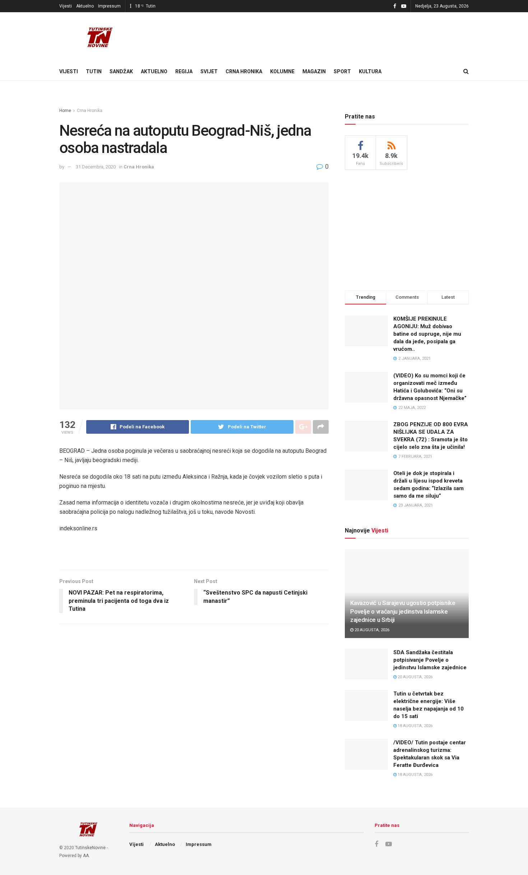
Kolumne (282, 71)
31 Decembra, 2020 (96, 166)
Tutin (94, 71)
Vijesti (65, 6)
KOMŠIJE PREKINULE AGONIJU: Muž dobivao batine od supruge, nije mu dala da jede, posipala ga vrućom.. (427, 334)
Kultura (370, 71)
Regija (184, 71)
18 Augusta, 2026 (414, 725)
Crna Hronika (244, 71)
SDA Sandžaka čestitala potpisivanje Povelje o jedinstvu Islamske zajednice (430, 660)
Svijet (209, 71)
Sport (342, 71)
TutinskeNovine (90, 847)
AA (86, 855)
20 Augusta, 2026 (371, 630)
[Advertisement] (407, 229)
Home (65, 110)
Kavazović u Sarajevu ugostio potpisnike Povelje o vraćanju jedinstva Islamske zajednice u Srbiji (402, 611)
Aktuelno (85, 6)
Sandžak (121, 71)
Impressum (109, 6)
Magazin (314, 71)
